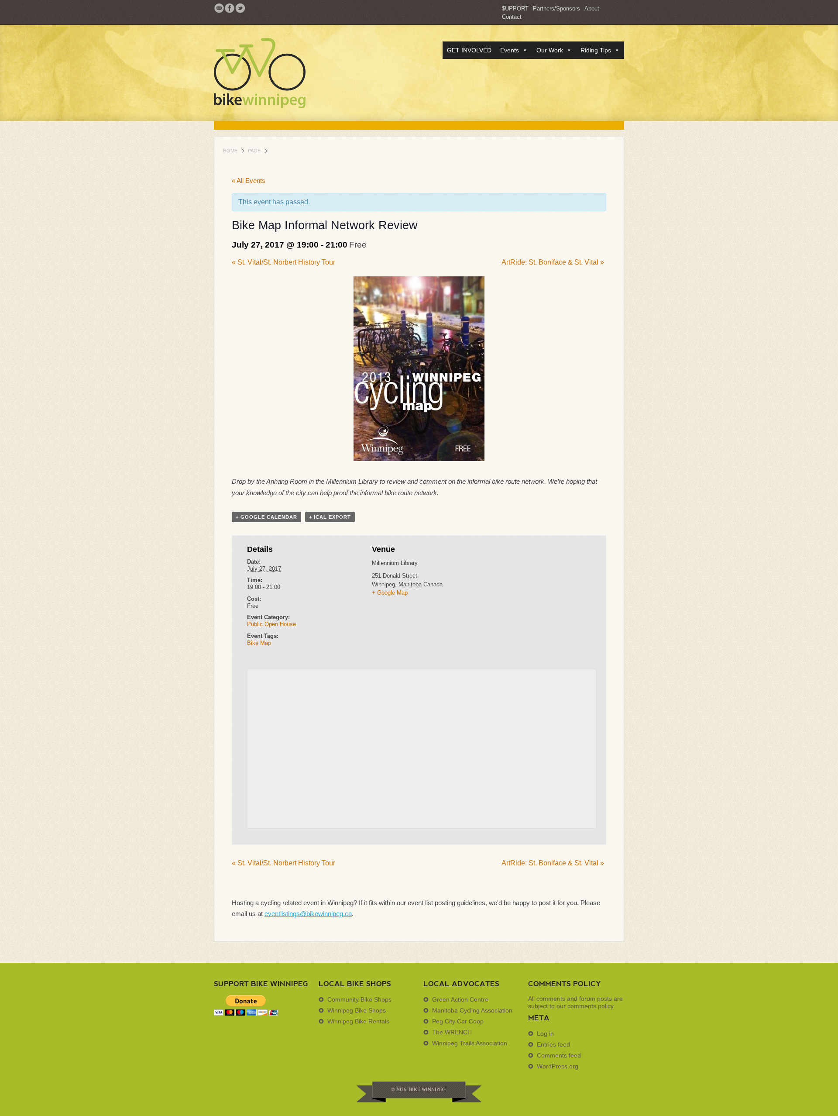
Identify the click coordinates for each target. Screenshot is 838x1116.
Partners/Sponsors (556, 8)
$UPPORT (515, 8)
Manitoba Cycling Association (472, 1010)
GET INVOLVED (469, 50)
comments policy (590, 1005)
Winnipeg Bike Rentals (358, 1021)
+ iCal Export (330, 517)
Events (509, 50)
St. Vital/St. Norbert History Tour (283, 262)
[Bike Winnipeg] (275, 73)
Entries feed (553, 1044)
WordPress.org (557, 1066)
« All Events (248, 180)
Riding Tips (595, 50)
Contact (512, 17)
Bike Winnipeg (427, 1089)
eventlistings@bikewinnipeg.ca (308, 913)
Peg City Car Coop (458, 1021)
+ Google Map (390, 592)
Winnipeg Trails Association (469, 1043)
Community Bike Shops (359, 999)
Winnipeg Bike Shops (356, 1010)
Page (254, 150)
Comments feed (559, 1055)
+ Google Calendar (266, 517)
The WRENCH (452, 1032)
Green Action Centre (460, 999)
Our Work (549, 50)
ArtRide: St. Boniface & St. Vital (552, 262)
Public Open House (271, 624)
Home (230, 150)
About (591, 8)
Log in (545, 1033)
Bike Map (259, 643)
